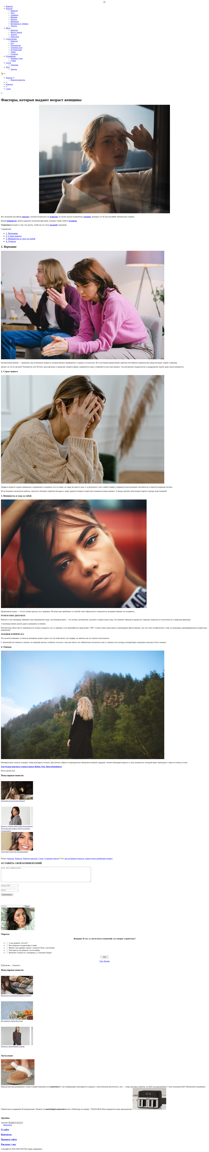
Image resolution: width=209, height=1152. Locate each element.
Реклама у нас (8, 1144)
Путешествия (16, 50)
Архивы (4, 1123)
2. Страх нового (14, 236)
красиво (25, 217)
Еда (12, 43)
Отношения (10, 56)
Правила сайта (9, 1139)
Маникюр (15, 21)
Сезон (40, 858)
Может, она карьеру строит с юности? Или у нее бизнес (32, 948)
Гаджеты (14, 54)
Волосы (14, 19)
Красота (9, 8)
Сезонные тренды (51, 858)
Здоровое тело (16, 48)
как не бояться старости (74, 858)
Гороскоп (14, 65)
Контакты (6, 1134)
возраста (54, 217)
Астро (8, 63)
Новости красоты (18, 80)
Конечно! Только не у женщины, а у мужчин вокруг (30, 953)
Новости (9, 6)
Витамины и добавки (19, 24)
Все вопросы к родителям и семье (23, 945)
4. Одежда (11, 241)
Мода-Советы (16, 32)
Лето (8, 67)
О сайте (5, 1129)
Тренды (14, 26)
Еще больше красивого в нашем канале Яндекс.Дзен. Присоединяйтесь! (31, 767)
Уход (13, 13)
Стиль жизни (11, 39)
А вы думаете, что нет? (18, 943)
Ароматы (14, 15)
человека (73, 221)
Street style (15, 37)
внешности (11, 221)
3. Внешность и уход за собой (20, 238)
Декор (13, 52)
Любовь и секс (17, 58)
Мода (8, 28)
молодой (53, 225)
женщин (87, 217)
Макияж (14, 17)
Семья (13, 61)
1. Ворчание (12, 233)
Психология (16, 45)
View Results (104, 961)
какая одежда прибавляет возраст (99, 858)
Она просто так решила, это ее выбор (24, 950)
